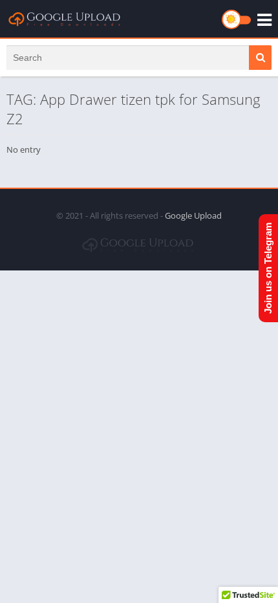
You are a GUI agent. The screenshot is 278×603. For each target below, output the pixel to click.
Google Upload (193, 215)
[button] (260, 57)
